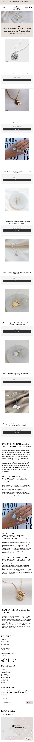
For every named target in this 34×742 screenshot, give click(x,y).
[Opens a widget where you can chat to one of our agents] (28, 739)
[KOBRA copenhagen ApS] (17, 8)
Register (29, 702)
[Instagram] (3, 660)
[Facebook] (8, 660)
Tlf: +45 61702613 (5, 648)
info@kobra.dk (5, 650)
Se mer (17, 80)
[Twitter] (14, 660)
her (12, 714)
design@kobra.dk (6, 655)
